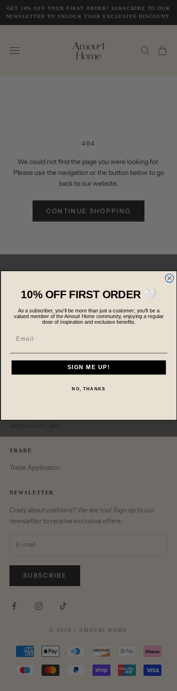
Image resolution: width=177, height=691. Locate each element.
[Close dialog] (169, 278)
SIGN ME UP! (88, 367)
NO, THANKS (88, 388)
